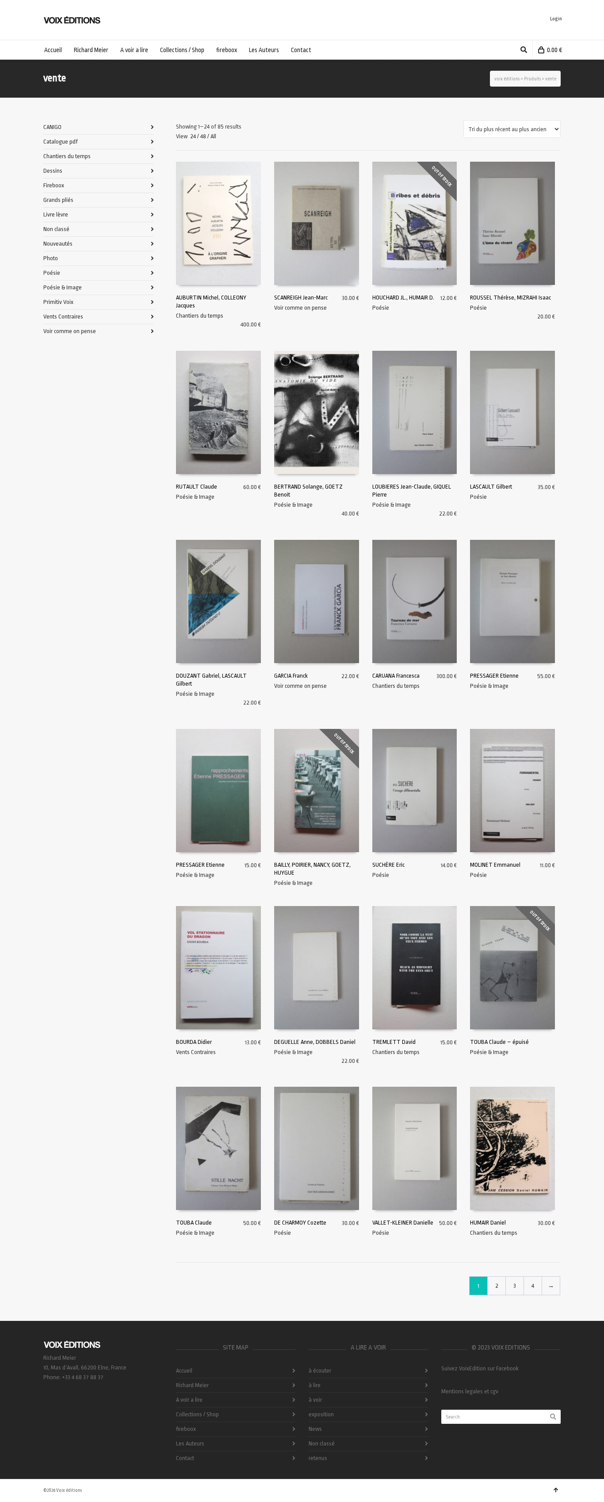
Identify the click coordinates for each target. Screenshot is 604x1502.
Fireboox (53, 185)
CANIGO (52, 127)
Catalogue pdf (60, 141)
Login (556, 19)
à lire (315, 1385)
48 (203, 136)
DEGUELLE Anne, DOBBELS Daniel (315, 1042)
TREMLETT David (394, 1042)
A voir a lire (189, 1399)
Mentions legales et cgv (469, 1391)
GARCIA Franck (291, 675)
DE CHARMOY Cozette (300, 1222)
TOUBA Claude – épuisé (499, 1042)
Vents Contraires (196, 1052)
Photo (50, 258)
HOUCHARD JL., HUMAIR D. (403, 297)
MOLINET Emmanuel (495, 864)
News (315, 1429)
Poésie (380, 307)
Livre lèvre (55, 214)
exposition (321, 1414)
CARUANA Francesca (396, 675)
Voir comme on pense (300, 307)
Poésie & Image (195, 496)
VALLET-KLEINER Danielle (402, 1222)
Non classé (56, 229)
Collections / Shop (197, 1414)
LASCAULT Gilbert (491, 486)
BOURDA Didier (194, 1042)
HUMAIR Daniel (488, 1222)
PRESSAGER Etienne (494, 675)
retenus (318, 1458)
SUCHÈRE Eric (388, 864)
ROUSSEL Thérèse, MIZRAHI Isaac (510, 297)
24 (193, 136)
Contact (185, 1458)
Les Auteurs (190, 1443)
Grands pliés (58, 200)
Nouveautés (58, 243)
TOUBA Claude (194, 1222)
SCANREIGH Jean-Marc (301, 297)
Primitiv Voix (58, 302)
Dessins (52, 170)
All (213, 136)
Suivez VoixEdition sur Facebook (480, 1368)
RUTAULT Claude (196, 486)
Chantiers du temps (199, 315)
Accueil (184, 1370)
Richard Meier (192, 1385)
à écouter (320, 1370)
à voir (315, 1399)
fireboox (186, 1429)
